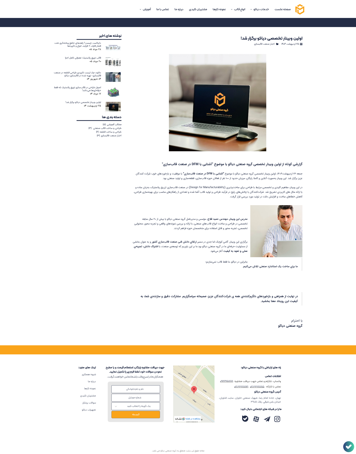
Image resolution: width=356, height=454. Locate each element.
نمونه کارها (219, 9)
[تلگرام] (267, 419)
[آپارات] (256, 419)
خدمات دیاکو (261, 9)
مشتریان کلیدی (198, 9)
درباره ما (178, 9)
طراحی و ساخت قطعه (108, 132)
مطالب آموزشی (112, 124)
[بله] (245, 418)
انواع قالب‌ (239, 9)
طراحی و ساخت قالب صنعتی (104, 128)
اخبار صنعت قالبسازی (264, 44)
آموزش (147, 9)
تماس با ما (162, 9)
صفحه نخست (283, 9)
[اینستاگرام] (277, 419)
